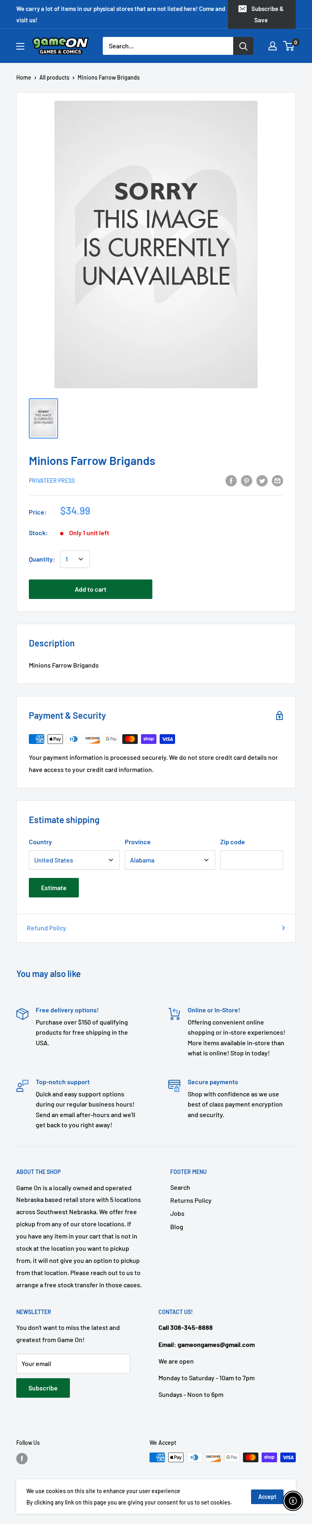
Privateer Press (52, 480)
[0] (289, 46)
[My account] (273, 45)
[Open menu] (20, 46)
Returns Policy (191, 1200)
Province (138, 841)
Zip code (232, 841)
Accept (267, 1496)
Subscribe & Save (267, 14)
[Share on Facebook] (231, 480)
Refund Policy (46, 928)
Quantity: (42, 559)
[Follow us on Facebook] (22, 1458)
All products (54, 77)
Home (23, 77)
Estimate (54, 887)
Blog (176, 1226)
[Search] (243, 46)
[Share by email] (277, 480)
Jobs (177, 1213)
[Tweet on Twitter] (262, 480)
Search (180, 1187)
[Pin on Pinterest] (246, 480)
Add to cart (90, 589)
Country (40, 841)
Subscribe (43, 1388)
